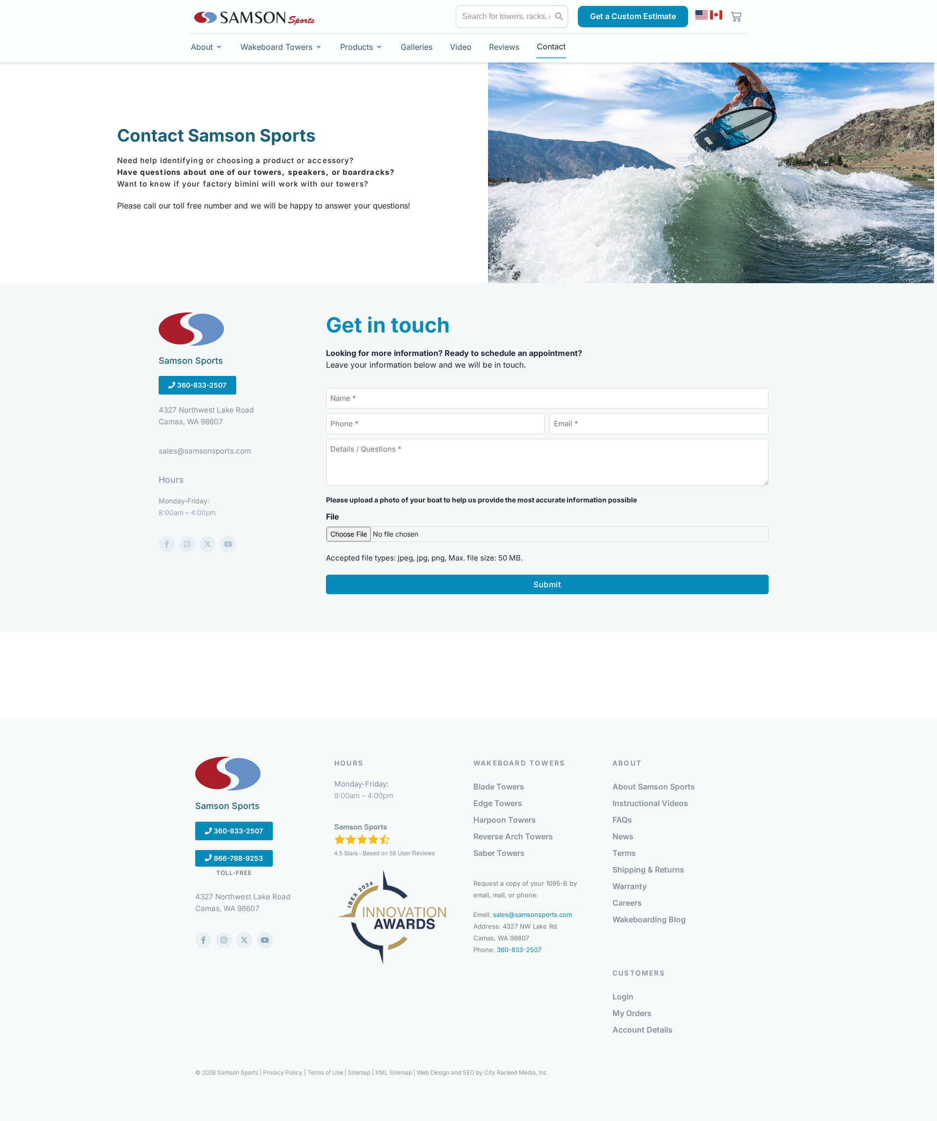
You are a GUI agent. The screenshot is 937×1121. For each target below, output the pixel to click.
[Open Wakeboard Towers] (319, 47)
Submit (547, 584)
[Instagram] (187, 544)
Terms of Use (325, 1072)
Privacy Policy (283, 1072)
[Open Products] (379, 47)
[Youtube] (228, 544)
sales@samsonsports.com (532, 914)
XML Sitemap (393, 1072)
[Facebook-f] (167, 544)
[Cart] (734, 16)
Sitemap (359, 1072)
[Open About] (219, 47)
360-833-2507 (200, 385)
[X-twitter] (208, 544)
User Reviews (412, 853)
